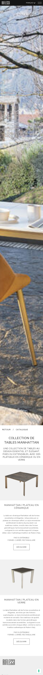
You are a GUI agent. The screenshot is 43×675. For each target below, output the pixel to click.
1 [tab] (22, 422)
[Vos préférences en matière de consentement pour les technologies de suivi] (39, 671)
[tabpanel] (21, 212)
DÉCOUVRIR (21, 547)
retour (6, 429)
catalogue (22, 429)
